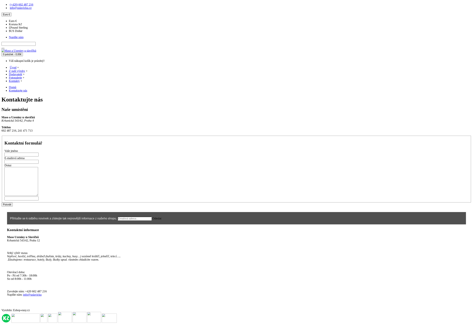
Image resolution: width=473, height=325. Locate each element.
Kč (15, 24)
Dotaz (7, 165)
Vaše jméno (11, 150)
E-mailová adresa (14, 158)
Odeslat (156, 218)
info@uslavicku (32, 294)
